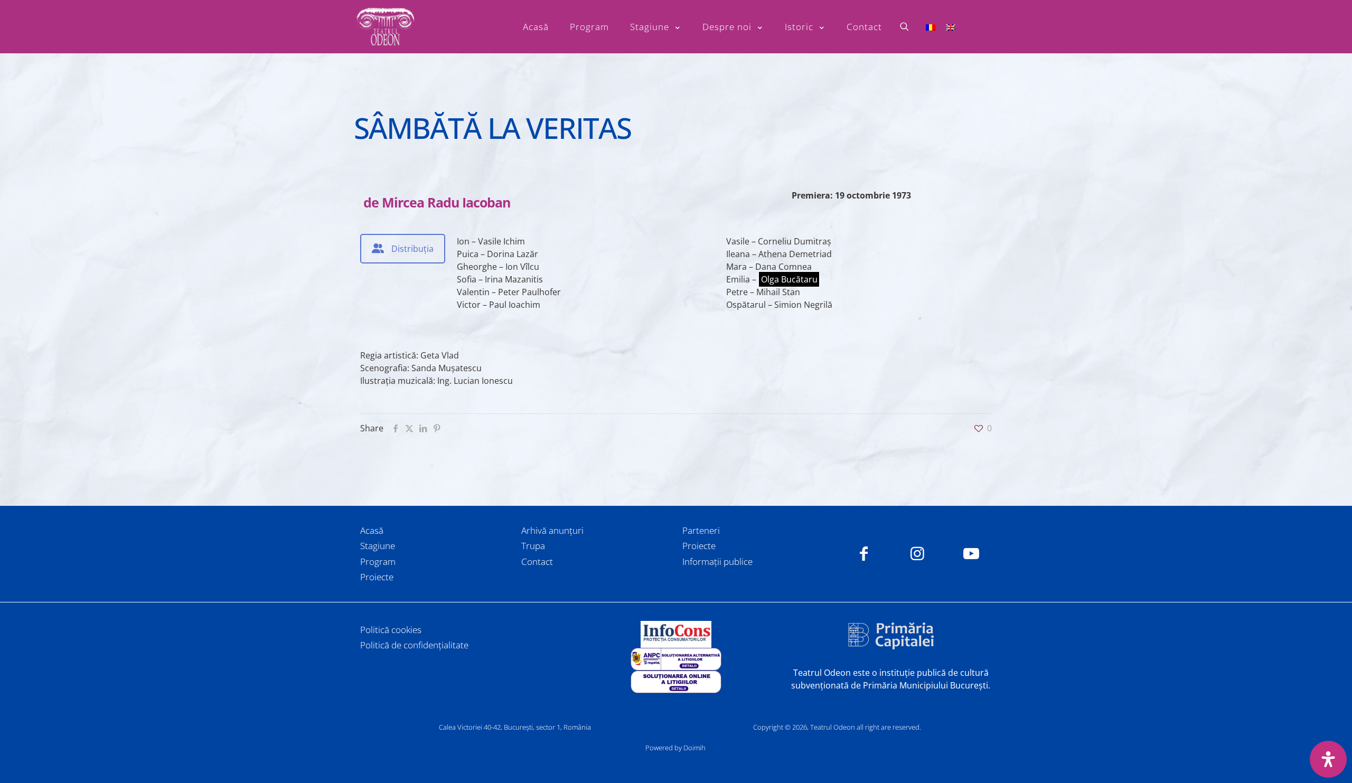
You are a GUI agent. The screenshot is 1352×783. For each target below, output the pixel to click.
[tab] (402, 248)
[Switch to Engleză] (951, 27)
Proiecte (376, 577)
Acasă (371, 530)
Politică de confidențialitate (414, 645)
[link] (676, 634)
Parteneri (701, 530)
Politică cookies (390, 630)
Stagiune (377, 546)
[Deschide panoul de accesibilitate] (1328, 759)
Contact (537, 561)
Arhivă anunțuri (552, 530)
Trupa (533, 546)
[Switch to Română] (931, 27)
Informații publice (717, 561)
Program (378, 561)
